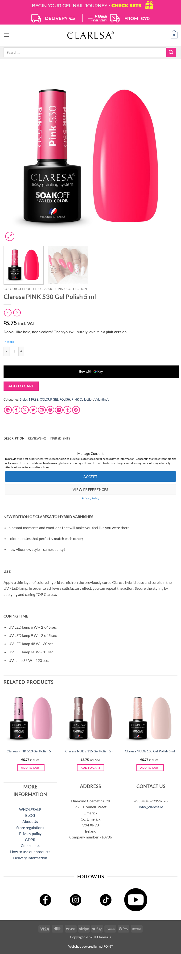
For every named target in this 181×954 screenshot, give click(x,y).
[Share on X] (25, 410)
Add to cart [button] (31, 767)
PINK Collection (72, 289)
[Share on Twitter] (33, 410)
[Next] (168, 155)
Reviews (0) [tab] (37, 438)
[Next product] (7, 312)
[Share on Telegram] (76, 410)
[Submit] (171, 52)
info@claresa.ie (151, 807)
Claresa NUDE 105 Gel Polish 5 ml (150, 751)
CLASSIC (46, 289)
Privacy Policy (90, 498)
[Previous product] (17, 312)
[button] (6, 35)
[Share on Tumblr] (67, 410)
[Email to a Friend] (42, 410)
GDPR (30, 839)
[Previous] (13, 155)
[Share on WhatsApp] (8, 410)
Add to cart (21, 386)
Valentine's (102, 399)
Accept (90, 476)
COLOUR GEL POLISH (20, 289)
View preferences (90, 489)
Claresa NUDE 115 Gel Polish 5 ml (90, 751)
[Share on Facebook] (16, 410)
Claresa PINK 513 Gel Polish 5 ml (31, 751)
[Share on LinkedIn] (59, 410)
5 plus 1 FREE (29, 399)
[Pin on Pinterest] (50, 410)
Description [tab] (14, 438)
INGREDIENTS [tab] (60, 438)
